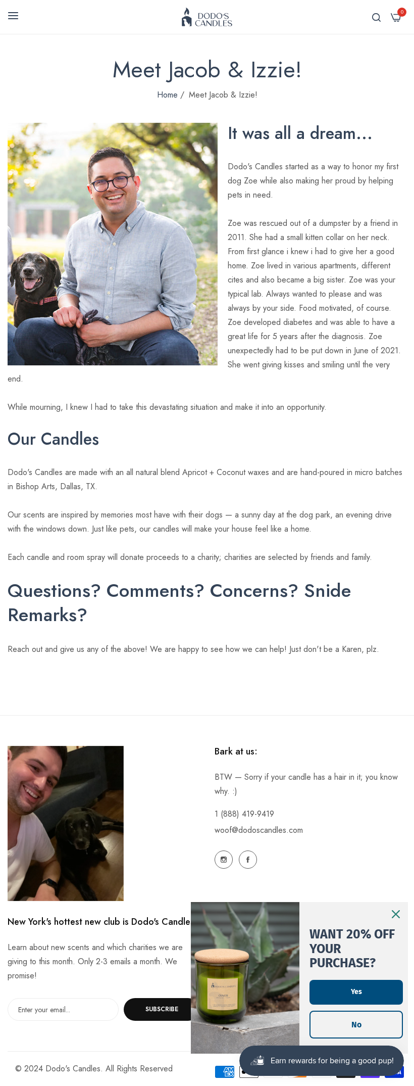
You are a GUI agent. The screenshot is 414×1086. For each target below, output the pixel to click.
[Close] (396, 914)
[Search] (376, 17)
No (356, 1024)
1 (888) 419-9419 (244, 814)
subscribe (161, 1009)
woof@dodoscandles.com (259, 830)
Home (167, 95)
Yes (356, 991)
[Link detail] (224, 860)
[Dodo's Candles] (207, 17)
